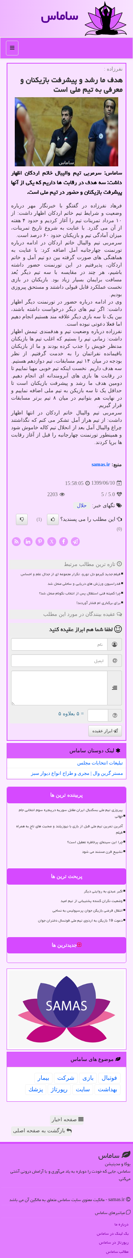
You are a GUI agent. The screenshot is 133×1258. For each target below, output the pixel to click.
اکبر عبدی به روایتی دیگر (103, 891)
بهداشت (107, 1089)
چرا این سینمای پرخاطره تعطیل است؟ (95, 842)
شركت (65, 1078)
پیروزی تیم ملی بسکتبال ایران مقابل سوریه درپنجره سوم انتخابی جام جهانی (71, 813)
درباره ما (122, 1224)
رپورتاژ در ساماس (114, 1242)
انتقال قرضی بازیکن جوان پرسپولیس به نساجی (87, 910)
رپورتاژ (59, 1089)
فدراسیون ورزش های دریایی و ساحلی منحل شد (84, 583)
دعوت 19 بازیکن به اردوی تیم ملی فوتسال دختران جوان (80, 920)
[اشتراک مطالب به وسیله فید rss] (16, 541)
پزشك (35, 1089)
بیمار (43, 1078)
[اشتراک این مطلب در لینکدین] (28, 541)
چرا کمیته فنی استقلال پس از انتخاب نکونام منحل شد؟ (79, 593)
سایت (83, 1089)
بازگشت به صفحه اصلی (39, 1130)
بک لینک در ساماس (113, 1233)
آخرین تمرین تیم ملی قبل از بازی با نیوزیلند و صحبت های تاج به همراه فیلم (69, 829)
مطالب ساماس (117, 1251)
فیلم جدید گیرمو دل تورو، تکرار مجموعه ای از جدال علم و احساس (70, 574)
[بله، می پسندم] (53, 519)
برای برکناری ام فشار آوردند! (98, 603)
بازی (87, 1078)
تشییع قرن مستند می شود (102, 851)
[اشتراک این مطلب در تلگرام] (75, 541)
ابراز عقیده (102, 730)
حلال (82, 505)
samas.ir (101, 464)
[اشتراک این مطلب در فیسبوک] (63, 541)
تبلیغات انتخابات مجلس (100, 763)
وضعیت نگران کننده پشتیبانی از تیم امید (92, 901)
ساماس (59, 16)
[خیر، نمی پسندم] (22, 519)
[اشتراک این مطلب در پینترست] (40, 541)
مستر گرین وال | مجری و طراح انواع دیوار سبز (77, 773)
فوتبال (109, 1078)
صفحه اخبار (65, 1119)
